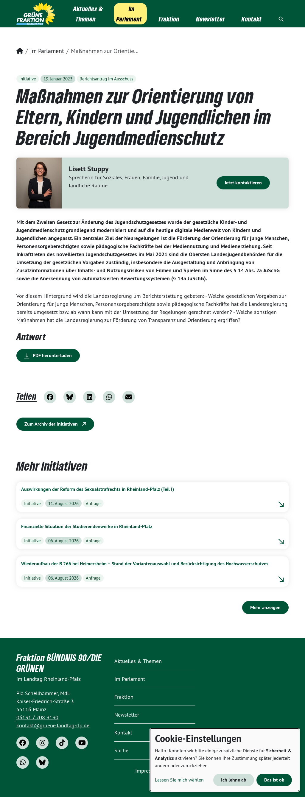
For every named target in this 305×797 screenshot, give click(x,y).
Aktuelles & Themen (138, 661)
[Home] (35, 13)
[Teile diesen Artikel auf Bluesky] (69, 397)
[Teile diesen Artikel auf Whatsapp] (109, 397)
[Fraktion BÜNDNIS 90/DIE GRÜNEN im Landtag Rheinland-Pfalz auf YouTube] (81, 743)
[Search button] (281, 18)
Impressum (148, 770)
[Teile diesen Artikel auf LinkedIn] (89, 397)
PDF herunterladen (52, 355)
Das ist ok (274, 780)
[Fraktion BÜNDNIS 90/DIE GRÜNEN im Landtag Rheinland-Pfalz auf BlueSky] (42, 762)
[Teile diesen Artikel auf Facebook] (50, 397)
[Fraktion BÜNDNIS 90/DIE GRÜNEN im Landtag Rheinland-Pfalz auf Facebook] (22, 743)
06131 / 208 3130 (37, 717)
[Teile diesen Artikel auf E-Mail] (128, 397)
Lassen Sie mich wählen (179, 780)
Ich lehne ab (233, 780)
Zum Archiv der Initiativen (51, 424)
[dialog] (224, 759)
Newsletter (126, 714)
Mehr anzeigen (265, 607)
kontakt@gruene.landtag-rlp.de (52, 725)
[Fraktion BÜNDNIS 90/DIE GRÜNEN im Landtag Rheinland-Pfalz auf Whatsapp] (22, 762)
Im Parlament (47, 51)
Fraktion (123, 696)
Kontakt (123, 732)
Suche (121, 750)
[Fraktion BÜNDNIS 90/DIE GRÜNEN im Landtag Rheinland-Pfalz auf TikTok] (62, 743)
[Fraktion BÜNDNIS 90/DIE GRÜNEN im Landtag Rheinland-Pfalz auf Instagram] (42, 743)
